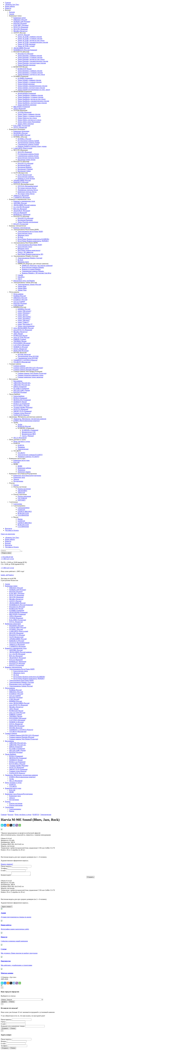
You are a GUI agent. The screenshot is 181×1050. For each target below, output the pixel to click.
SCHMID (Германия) (25, 78)
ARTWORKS (22, 491)
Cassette (20, 275)
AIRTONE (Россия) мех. (22, 383)
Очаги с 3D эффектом (25, 252)
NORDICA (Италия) (20, 347)
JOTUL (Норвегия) (20, 127)
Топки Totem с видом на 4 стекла (29, 120)
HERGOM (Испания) (21, 351)
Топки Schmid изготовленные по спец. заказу (34, 89)
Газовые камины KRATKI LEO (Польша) (28, 368)
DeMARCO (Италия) (20, 182)
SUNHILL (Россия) (24, 139)
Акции (11, 14)
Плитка (16, 485)
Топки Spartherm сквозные (27, 105)
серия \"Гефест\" (23, 322)
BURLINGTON (23, 513)
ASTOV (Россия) (24, 35)
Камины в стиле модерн (26, 178)
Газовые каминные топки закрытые (30, 377)
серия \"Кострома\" (24, 316)
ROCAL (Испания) (20, 209)
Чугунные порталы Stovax (27, 188)
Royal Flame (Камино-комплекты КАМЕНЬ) (33, 239)
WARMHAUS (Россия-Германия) (25, 50)
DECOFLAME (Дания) (21, 390)
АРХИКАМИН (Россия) (22, 180)
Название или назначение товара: (13, 1026)
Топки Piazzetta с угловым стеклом (30, 57)
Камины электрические (21, 228)
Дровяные (21, 447)
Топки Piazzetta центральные (28, 222)
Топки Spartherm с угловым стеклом (30, 97)
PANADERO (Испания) (21, 343)
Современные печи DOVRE (28, 358)
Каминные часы (19, 477)
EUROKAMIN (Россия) (21, 135)
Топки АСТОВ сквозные (26, 44)
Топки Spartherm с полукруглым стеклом (32, 103)
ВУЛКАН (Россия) (24, 426)
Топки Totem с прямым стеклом (29, 114)
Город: (3, 1022)
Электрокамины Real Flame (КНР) (30, 245)
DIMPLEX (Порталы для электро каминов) (37, 265)
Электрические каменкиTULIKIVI (30, 455)
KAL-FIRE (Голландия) (21, 125)
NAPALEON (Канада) (21, 415)
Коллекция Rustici (24, 165)
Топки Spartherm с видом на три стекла (31, 99)
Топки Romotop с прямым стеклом (30, 71)
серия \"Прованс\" (24, 313)
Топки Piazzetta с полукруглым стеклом (32, 63)
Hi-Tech (20, 237)
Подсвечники (18, 481)
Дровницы (21, 470)
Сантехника (17, 504)
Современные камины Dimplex (33, 271)
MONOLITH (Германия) (22, 400)
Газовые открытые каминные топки (30, 375)
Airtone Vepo (22, 290)
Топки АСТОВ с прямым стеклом (30, 37)
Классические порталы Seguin (28, 158)
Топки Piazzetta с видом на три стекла (31, 59)
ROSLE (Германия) (20, 398)
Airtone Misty (22, 288)
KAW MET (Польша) (20, 25)
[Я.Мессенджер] (2, 825)
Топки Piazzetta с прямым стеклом (30, 55)
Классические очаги (25, 233)
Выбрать (4, 1001)
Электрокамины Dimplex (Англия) (30, 258)
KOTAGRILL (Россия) (21, 405)
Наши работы (10, 6)
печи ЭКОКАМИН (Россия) (23, 328)
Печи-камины (18, 294)
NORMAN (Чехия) (20, 402)
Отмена (11, 1001)
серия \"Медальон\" (24, 311)
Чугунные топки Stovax (26, 194)
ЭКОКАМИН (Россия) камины (24, 205)
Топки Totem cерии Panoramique (29, 122)
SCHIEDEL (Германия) (30, 430)
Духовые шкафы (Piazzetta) (22, 407)
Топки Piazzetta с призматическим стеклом (33, 61)
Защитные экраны (24, 472)
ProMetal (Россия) (19, 296)
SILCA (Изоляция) (20, 438)
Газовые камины (19, 366)
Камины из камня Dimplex (31, 269)
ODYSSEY (22, 500)
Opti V (20, 279)
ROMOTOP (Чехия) (25, 69)
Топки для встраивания (26, 326)
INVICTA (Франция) (20, 27)
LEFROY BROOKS (25, 511)
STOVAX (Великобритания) (28, 186)
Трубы (20, 424)
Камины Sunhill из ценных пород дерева (32, 146)
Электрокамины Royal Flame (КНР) (30, 231)
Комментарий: (6, 875)
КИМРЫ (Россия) (24, 309)
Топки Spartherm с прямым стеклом (30, 95)
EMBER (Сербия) (19, 339)
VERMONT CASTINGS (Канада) (25, 360)
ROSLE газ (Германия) (21, 404)
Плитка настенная (24, 489)
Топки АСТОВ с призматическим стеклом (33, 42)
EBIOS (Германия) (20, 386)
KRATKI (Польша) (20, 23)
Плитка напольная (24, 496)
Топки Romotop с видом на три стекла (31, 74)
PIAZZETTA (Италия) (25, 54)
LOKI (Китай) (18, 305)
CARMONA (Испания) (21, 197)
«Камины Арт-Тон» (12, 4)
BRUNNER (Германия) (21, 107)
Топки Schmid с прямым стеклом (29, 80)
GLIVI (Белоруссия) (25, 175)
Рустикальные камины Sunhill (28, 141)
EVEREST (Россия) (20, 299)
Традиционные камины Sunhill (29, 142)
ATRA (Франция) (19, 108)
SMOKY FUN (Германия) (22, 411)
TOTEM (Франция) (24, 112)
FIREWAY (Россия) (20, 19)
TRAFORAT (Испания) (21, 211)
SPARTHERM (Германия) (27, 93)
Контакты (8, 528)
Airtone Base (22, 286)
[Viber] (17, 825)
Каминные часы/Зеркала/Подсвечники (27, 475)
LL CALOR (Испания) (21, 207)
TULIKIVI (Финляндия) (22, 362)
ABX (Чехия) (18, 334)
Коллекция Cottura (24, 171)
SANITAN (21, 509)
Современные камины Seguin (28, 156)
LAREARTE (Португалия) (22, 148)
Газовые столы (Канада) (22, 413)
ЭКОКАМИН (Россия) (21, 48)
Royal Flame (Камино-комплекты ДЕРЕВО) (33, 241)
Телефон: (4, 868)
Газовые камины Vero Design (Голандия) (32, 373)
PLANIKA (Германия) (21, 388)
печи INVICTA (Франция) (22, 330)
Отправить (5, 1028)
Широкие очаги (23, 235)
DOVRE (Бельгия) (24, 354)
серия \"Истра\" (23, 315)
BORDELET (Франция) (21, 214)
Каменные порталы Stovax (27, 192)
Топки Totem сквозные (26, 124)
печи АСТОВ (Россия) (21, 337)
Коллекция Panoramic (25, 220)
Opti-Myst (21, 277)
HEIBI (20, 466)
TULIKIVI (21, 453)
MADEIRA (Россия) (20, 133)
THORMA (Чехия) (20, 341)
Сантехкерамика (23, 508)
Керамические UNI (28, 432)
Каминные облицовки (21, 131)
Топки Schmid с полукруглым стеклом (31, 88)
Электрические (23, 449)
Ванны (20, 519)
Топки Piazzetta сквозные (27, 65)
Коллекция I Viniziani (25, 169)
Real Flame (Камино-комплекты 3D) (30, 254)
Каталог (12, 12)
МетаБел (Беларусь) (20, 31)
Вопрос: (4, 1041)
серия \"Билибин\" (24, 318)
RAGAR (16, 462)
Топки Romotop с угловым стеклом (30, 72)
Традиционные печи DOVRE (28, 356)
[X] (11, 825)
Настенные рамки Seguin (26, 159)
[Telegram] (14, 825)
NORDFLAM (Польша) (21, 21)
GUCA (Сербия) (19, 301)
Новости (8, 8)
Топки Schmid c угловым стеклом (29, 82)
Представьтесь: (6, 866)
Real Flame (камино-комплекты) (29, 250)
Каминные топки (19, 18)
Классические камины (26, 177)
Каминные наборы (24, 468)
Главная (8, 2)
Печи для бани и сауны (21, 441)
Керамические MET (29, 434)
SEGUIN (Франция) (20, 29)
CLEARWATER (23, 515)
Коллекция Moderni (24, 167)
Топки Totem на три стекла (27, 118)
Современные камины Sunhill (28, 144)
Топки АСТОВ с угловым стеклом (30, 38)
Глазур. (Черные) (28, 436)
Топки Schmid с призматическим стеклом (32, 86)
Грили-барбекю (18, 396)
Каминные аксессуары (21, 460)
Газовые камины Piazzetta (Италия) (25, 369)
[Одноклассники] (8, 825)
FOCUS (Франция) (20, 212)
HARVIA (21, 445)
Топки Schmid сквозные (26, 84)
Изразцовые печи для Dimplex (24, 281)
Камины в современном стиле (24, 201)
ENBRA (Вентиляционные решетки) (26, 421)
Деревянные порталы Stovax (28, 190)
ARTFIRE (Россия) (20, 203)
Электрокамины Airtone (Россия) (29, 284)
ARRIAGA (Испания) (21, 195)
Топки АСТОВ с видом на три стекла (31, 40)
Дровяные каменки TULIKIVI (28, 456)
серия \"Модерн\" (24, 320)
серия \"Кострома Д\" (25, 324)
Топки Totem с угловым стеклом (29, 116)
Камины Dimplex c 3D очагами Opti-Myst (36, 273)
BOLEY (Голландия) (20, 224)
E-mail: (3, 870)
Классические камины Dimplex (33, 267)
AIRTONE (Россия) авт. (21, 385)
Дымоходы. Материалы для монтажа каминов (29, 419)
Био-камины (17, 381)
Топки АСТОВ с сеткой (26, 46)
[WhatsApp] (19, 825)
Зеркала (16, 479)
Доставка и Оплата (12, 530)
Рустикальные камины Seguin (28, 154)
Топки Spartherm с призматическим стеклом (33, 101)
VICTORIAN (22, 498)
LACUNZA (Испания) (21, 345)
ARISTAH (21, 492)
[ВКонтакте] (5, 825)
